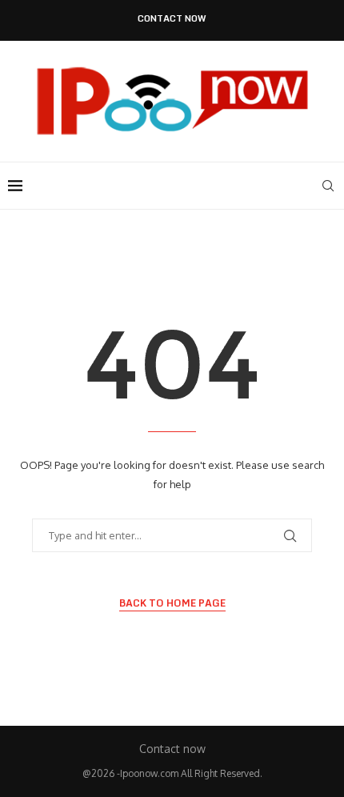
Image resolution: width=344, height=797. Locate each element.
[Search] (328, 185)
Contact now (172, 19)
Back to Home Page (172, 603)
